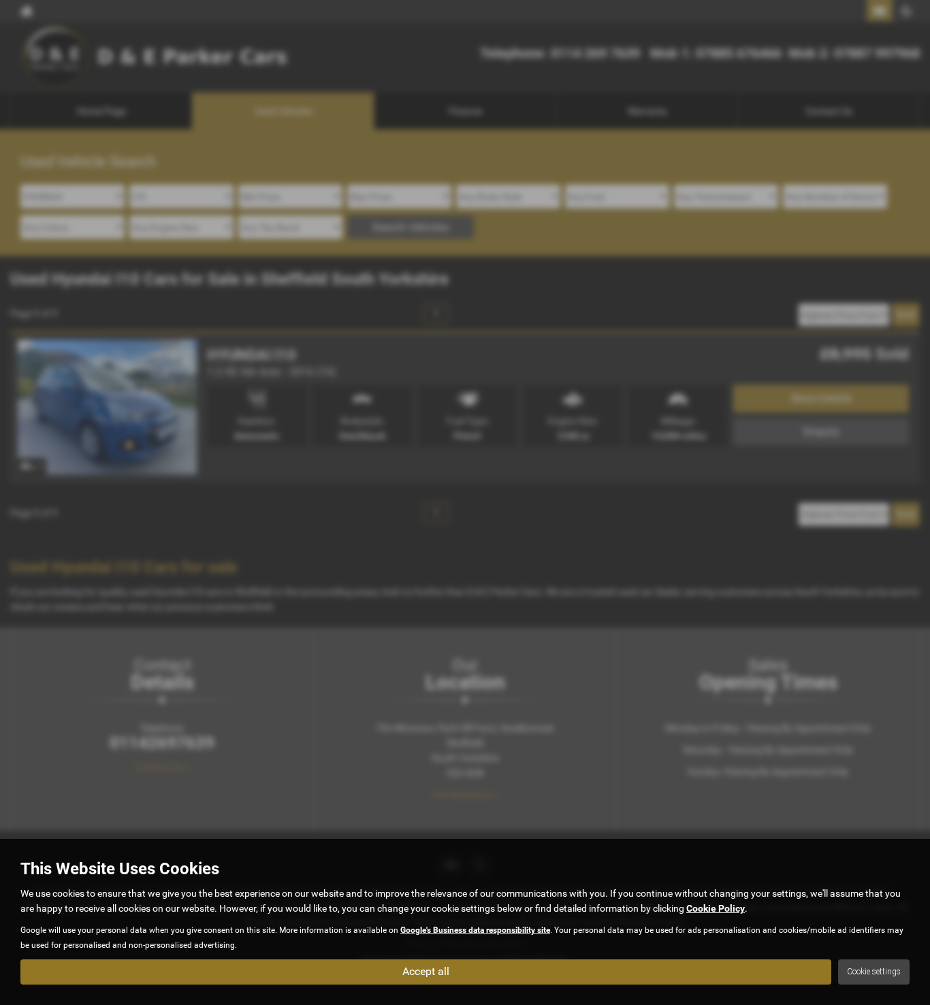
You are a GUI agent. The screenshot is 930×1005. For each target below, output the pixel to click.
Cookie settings (874, 971)
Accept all (425, 971)
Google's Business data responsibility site (475, 930)
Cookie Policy (715, 908)
